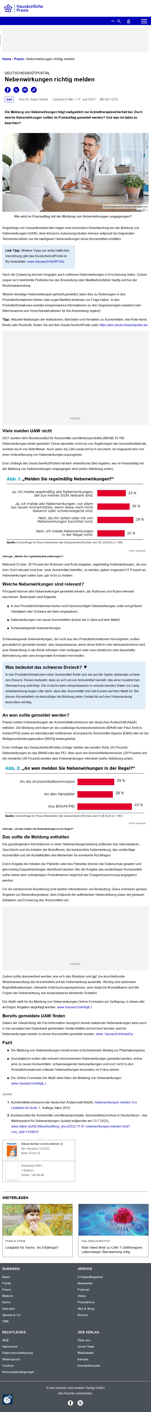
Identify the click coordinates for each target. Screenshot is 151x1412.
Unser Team (86, 1346)
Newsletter (85, 1283)
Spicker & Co (11, 1315)
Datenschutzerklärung (17, 1353)
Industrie (8, 1309)
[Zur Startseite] (23, 8)
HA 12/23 (111, 99)
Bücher (83, 1315)
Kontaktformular (89, 1365)
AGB (5, 1340)
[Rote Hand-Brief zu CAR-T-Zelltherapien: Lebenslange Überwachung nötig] (113, 1230)
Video (82, 1296)
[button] (144, 1230)
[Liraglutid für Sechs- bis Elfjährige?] (37, 1230)
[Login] (128, 21)
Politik (6, 1283)
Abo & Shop (86, 1309)
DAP (9, 99)
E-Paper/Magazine (90, 1277)
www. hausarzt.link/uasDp (114, 1034)
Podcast (83, 1289)
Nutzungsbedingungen (18, 1372)
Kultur (6, 1302)
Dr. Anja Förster (36, 99)
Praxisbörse (86, 1302)
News (6, 1277)
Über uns (84, 1340)
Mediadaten (86, 1353)
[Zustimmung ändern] (7, 1399)
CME (5, 1321)
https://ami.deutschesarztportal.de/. (124, 325)
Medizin (7, 1296)
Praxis (19, 59)
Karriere (83, 1359)
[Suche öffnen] (119, 21)
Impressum (10, 1346)
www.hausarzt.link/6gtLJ (74, 1007)
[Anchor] (54, 430)
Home (6, 59)
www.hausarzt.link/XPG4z (45, 261)
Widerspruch (11, 1359)
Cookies (8, 1365)
